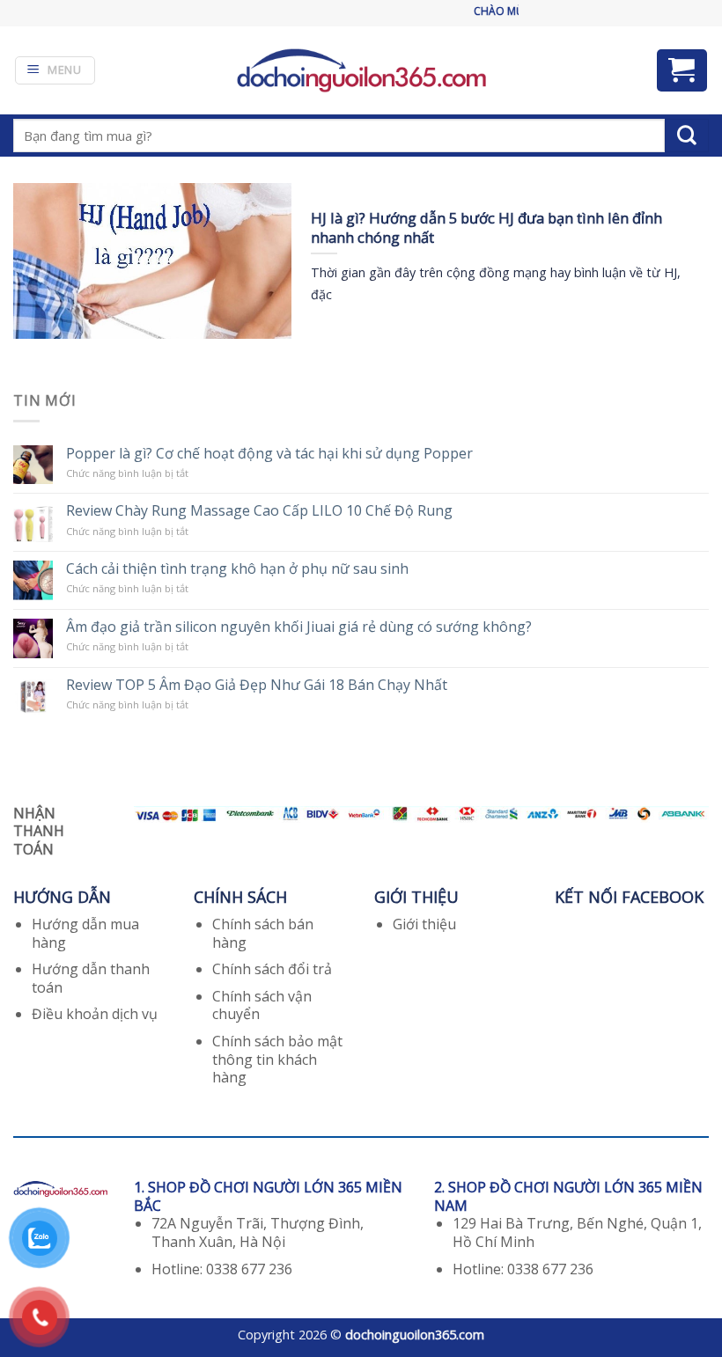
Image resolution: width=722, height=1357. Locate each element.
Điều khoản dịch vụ (95, 1013)
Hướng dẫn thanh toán (91, 978)
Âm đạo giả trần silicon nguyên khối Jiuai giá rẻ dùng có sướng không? (299, 627)
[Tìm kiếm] (687, 135)
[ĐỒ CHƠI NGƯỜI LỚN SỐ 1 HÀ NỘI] (361, 69)
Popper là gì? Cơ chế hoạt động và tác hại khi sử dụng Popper (269, 453)
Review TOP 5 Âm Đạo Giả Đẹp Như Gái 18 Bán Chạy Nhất (256, 685)
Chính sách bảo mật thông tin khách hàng (277, 1059)
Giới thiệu (424, 924)
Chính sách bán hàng (262, 933)
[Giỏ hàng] (682, 70)
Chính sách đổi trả (272, 969)
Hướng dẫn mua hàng (85, 933)
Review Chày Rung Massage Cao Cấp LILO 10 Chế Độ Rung (259, 510)
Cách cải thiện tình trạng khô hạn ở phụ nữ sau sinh (237, 569)
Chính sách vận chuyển (262, 1005)
